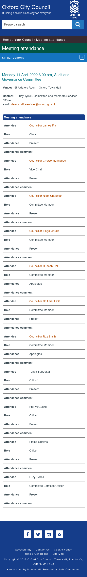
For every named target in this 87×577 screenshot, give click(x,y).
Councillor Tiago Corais (44, 231)
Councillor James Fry (42, 125)
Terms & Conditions (35, 553)
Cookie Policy (63, 549)
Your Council (24, 40)
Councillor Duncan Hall (43, 266)
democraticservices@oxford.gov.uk (33, 104)
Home (7, 40)
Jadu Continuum (69, 569)
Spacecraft (34, 569)
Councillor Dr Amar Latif (44, 301)
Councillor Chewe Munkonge (47, 160)
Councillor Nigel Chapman (46, 196)
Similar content (13, 57)
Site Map (58, 553)
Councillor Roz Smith (42, 336)
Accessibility (23, 549)
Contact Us (43, 549)
